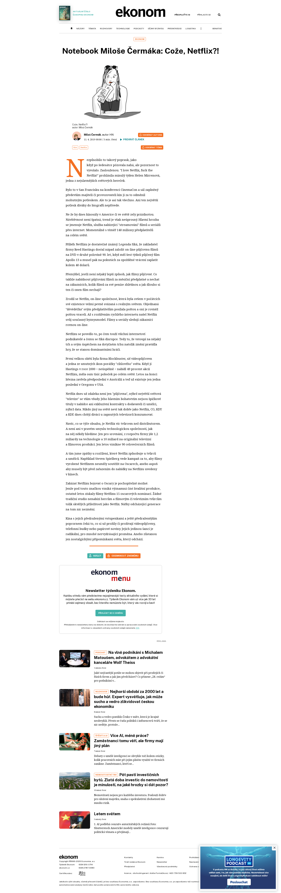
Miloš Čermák (86, 127)
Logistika (191, 28)
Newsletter (162, 862)
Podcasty (139, 28)
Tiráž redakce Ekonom (134, 862)
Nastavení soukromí (198, 862)
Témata (92, 28)
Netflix (84, 147)
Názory (80, 28)
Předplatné (129, 866)
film (75, 147)
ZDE (137, 628)
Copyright (64, 861)
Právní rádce (175, 28)
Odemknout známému (125, 555)
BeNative (217, 28)
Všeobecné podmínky (167, 866)
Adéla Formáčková (159, 873)
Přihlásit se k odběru (110, 613)
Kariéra (160, 857)
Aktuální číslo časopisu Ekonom (83, 13)
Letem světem (107, 813)
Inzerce (127, 873)
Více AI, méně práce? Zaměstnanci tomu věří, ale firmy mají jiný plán (128, 740)
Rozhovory (106, 28)
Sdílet (97, 555)
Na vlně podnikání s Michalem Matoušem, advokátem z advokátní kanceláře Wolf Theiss (128, 657)
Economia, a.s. (88, 861)
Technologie (123, 28)
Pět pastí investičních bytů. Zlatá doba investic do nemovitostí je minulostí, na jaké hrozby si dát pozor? (131, 779)
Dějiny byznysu (156, 28)
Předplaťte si (182, 15)
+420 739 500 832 (177, 873)
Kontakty (128, 857)
